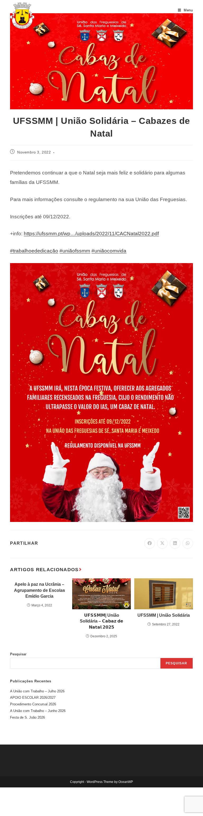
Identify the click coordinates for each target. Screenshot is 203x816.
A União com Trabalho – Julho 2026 (37, 691)
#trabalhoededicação (34, 251)
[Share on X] (162, 543)
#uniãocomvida (108, 251)
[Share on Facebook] (149, 543)
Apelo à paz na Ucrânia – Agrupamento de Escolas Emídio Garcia (39, 590)
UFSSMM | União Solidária (163, 615)
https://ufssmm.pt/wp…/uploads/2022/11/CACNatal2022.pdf (91, 233)
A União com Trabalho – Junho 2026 (38, 711)
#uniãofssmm (74, 251)
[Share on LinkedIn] (175, 543)
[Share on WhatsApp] (187, 543)
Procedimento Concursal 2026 (33, 704)
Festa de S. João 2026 (27, 717)
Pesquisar (18, 654)
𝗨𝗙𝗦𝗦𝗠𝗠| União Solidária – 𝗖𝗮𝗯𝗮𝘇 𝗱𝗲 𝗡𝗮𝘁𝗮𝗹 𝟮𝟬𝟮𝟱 (101, 621)
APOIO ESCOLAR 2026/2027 (33, 698)
